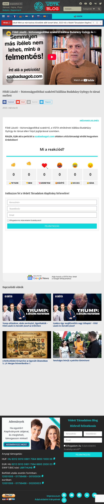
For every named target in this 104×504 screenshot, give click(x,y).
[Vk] (95, 3)
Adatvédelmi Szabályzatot (31, 220)
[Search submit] (99, 8)
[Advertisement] (52, 251)
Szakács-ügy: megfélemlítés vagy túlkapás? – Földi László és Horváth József (75, 324)
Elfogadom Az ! (25, 220)
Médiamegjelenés (89, 120)
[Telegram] (90, 3)
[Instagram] (64, 500)
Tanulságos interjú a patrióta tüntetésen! (71, 360)
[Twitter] (100, 3)
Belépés (6, 10)
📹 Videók (78, 16)
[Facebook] (80, 3)
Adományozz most (16, 444)
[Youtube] (85, 3)
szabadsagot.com (44, 136)
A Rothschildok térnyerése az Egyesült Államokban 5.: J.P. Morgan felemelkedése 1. (25, 362)
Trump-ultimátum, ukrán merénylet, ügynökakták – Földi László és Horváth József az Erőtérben (25, 324)
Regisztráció (16, 10)
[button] (3, 16)
